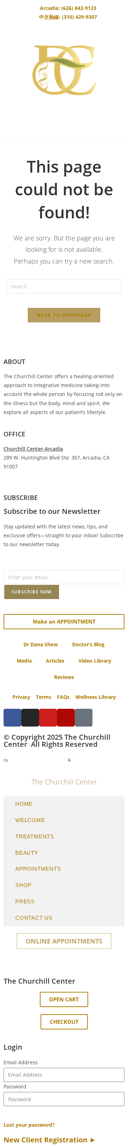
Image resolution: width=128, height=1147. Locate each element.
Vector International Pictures (38, 759)
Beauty (26, 853)
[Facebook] (12, 718)
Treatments (34, 836)
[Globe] (83, 718)
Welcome (30, 820)
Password (15, 1086)
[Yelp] (66, 718)
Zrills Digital (84, 759)
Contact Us (34, 918)
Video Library (95, 660)
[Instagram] (30, 718)
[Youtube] (48, 718)
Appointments (38, 869)
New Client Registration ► (50, 1140)
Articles (55, 660)
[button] (64, 999)
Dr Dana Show (40, 644)
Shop (23, 885)
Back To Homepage (64, 315)
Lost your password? (29, 1124)
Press (25, 901)
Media (24, 660)
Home (24, 804)
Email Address (21, 1062)
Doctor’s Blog (88, 644)
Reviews (64, 677)
